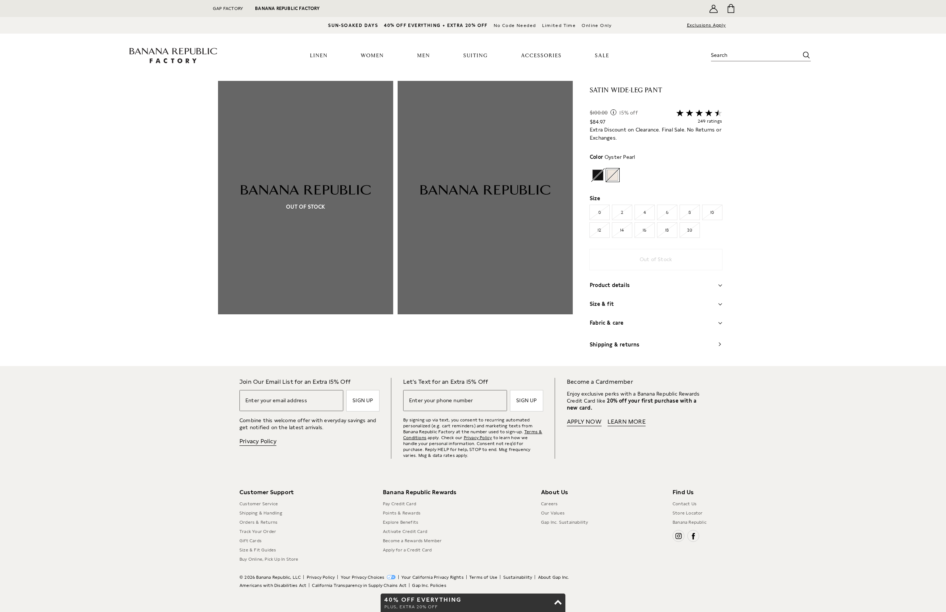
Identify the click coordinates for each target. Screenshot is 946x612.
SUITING (475, 55)
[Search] (806, 55)
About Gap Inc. (553, 577)
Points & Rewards (402, 513)
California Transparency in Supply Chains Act (359, 585)
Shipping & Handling (260, 513)
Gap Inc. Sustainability (564, 522)
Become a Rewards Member (412, 540)
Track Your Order (257, 531)
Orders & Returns (258, 522)
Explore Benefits (400, 522)
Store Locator (688, 513)
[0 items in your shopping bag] (730, 8)
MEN (423, 55)
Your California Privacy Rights (432, 577)
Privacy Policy (257, 441)
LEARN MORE (627, 421)
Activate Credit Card (405, 531)
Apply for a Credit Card (407, 550)
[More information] (613, 112)
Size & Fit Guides (257, 550)
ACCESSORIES (541, 55)
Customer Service (258, 503)
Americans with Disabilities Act (272, 585)
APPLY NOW (584, 421)
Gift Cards (250, 540)
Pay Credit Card (399, 503)
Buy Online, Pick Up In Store (269, 559)
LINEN (319, 55)
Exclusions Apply (706, 25)
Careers (549, 503)
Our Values (553, 513)
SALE (602, 55)
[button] (395, 223)
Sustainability (517, 577)
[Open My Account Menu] (713, 8)
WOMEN (372, 55)
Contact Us (685, 503)
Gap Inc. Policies (429, 585)
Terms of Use (483, 577)
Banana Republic (690, 522)
